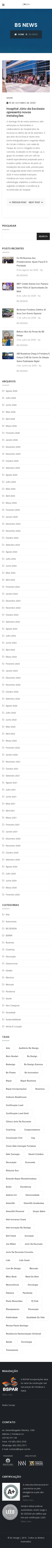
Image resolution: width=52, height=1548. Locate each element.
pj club (34, 1301)
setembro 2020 (13, 859)
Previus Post (19, 202)
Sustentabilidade (13, 1019)
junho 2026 (11, 404)
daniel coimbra (35, 1154)
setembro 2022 (13, 698)
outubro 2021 (12, 768)
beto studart (12, 1056)
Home (20, 34)
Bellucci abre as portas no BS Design (30, 333)
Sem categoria (12, 1005)
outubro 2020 (12, 852)
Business (10, 942)
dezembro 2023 (13, 600)
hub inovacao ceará (16, 1219)
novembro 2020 (13, 845)
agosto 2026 (11, 390)
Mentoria (10, 977)
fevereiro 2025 (13, 509)
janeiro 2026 (12, 439)
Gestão (9, 970)
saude (9, 98)
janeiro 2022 (12, 754)
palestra (10, 1292)
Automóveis (11, 921)
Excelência (25, 1186)
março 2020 (11, 887)
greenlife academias (34, 1203)
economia (30, 1162)
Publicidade (12, 1317)
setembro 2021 (13, 775)
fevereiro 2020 (13, 894)
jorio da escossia (33, 1243)
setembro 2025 (13, 467)
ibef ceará (11, 1235)
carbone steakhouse (16, 1096)
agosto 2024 (11, 551)
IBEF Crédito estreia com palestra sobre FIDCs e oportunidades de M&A (32, 287)
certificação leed (14, 1105)
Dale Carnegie (13, 1154)
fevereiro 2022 (13, 747)
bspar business (28, 1080)
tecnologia (26, 1341)
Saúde (9, 998)
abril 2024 (10, 579)
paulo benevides (14, 1301)
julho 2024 (11, 558)
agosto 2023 (11, 628)
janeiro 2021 (12, 831)
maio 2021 (10, 803)
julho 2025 (11, 481)
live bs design (13, 1268)
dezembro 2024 (13, 523)
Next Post (35, 202)
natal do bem (32, 1276)
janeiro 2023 (12, 670)
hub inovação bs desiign (18, 1227)
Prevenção (33, 1309)
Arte (8, 914)
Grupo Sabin (39, 1211)
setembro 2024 (13, 544)
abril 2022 (10, 733)
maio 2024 (10, 572)
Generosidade (32, 1194)
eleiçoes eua (12, 1170)
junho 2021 (11, 796)
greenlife (10, 1203)
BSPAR (9, 935)
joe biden (11, 1243)
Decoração (11, 956)
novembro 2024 (13, 530)
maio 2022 (10, 726)
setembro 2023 (13, 621)
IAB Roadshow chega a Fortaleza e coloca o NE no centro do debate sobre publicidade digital (33, 357)
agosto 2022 (11, 705)
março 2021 (11, 817)
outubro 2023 (12, 614)
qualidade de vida (35, 1317)
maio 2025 (10, 488)
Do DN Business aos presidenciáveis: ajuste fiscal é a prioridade (32, 261)
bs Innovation (31, 1072)
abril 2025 (10, 495)
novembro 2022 (13, 684)
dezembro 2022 (13, 677)
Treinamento (12, 1349)
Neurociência (12, 1284)
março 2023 (11, 656)
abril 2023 (10, 649)
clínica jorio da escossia (18, 1121)
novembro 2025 (13, 453)
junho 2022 (11, 719)
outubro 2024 (12, 537)
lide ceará (24, 1260)
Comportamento (32, 1129)
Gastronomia (12, 963)
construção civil (14, 1137)
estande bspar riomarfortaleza (21, 1178)
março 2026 (11, 425)
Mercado (10, 984)
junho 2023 (11, 642)
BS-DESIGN (22, 275)
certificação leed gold (17, 1113)
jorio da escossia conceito (19, 1252)
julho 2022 (11, 712)
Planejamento (12, 1309)
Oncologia (33, 1284)
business (40, 1088)
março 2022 (11, 740)
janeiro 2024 (12, 593)
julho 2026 (11, 397)
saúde (9, 1341)
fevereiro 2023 (13, 663)
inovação (29, 1235)
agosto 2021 (11, 782)
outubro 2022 (12, 691)
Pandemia (10, 991)
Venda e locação (14, 1026)
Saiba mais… (8, 1394)
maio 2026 (10, 411)
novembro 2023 (13, 607)
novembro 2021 (13, 761)
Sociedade (10, 1012)
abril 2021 (10, 810)
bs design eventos (33, 1064)
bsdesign (10, 1064)
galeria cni (11, 1194)
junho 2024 (11, 565)
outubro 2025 (12, 460)
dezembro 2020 (13, 838)
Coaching (10, 949)
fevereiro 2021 (13, 824)
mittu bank (11, 1276)
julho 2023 (11, 635)
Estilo (9, 1186)
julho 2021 (11, 789)
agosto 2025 (11, 474)
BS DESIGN (11, 928)
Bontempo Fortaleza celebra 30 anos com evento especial (31, 311)
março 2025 (11, 502)
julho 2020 (11, 873)
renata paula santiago (17, 1325)
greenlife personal (15, 1211)
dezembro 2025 (13, 446)
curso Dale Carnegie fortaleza (21, 1145)
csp (33, 1137)
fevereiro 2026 (13, 432)
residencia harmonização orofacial (23, 1333)
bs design (32, 1056)
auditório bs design (29, 1048)
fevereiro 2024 (13, 586)
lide (8, 1260)
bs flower (11, 1072)
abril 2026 (10, 418)
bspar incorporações (16, 1088)
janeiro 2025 (12, 516)
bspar (9, 1080)
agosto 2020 (11, 866)
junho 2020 (11, 880)
